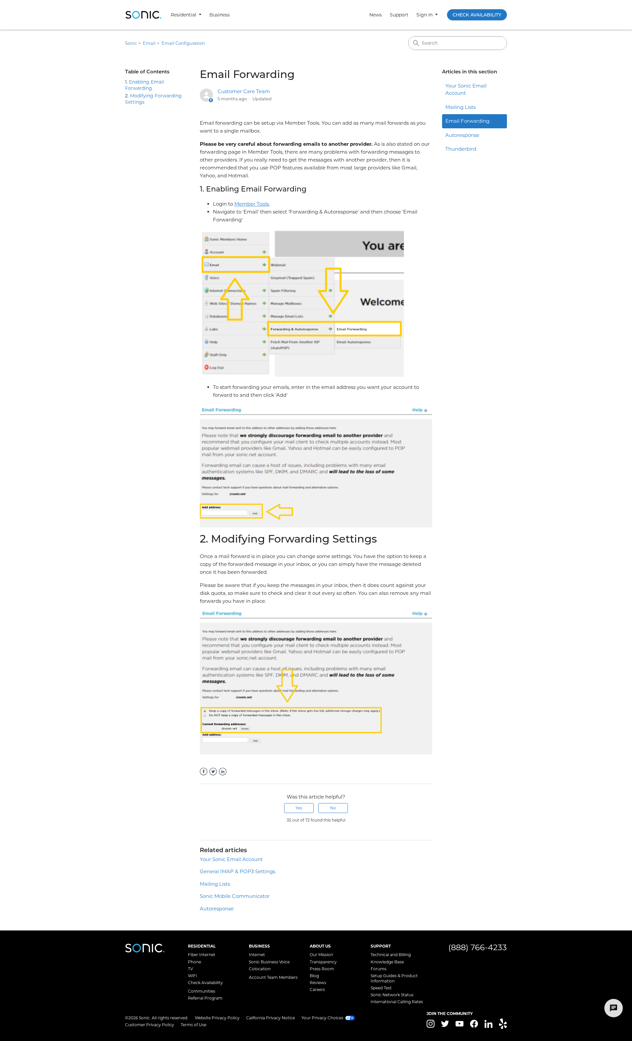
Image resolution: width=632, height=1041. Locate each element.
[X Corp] (213, 771)
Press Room (322, 968)
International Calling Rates (397, 1001)
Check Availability (477, 15)
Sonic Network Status (392, 994)
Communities (201, 991)
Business (219, 15)
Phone (194, 961)
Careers (317, 989)
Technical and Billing (391, 954)
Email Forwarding (467, 121)
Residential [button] (184, 15)
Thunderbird (460, 149)
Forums (378, 968)
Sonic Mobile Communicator (235, 896)
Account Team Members (273, 977)
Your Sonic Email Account (231, 859)
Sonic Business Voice (269, 961)
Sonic (131, 43)
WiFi (192, 975)
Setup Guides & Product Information (394, 978)
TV (190, 968)
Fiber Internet (201, 954)
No (333, 807)
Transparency (323, 961)
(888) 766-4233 (477, 947)
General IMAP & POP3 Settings (237, 871)
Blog (314, 975)
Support (399, 15)
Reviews (318, 982)
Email (149, 43)
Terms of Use (193, 1024)
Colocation (260, 968)
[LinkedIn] (222, 771)
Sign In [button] (425, 15)
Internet (257, 954)
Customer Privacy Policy (149, 1024)
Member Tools (251, 204)
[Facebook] (203, 771)
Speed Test (381, 987)
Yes (299, 807)
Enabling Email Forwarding (144, 85)
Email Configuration (183, 43)
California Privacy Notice (270, 1017)
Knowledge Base (387, 961)
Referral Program (205, 998)
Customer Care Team (244, 91)
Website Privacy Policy (217, 1017)
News (375, 15)
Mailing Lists (215, 884)
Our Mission (321, 954)
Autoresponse (217, 908)
